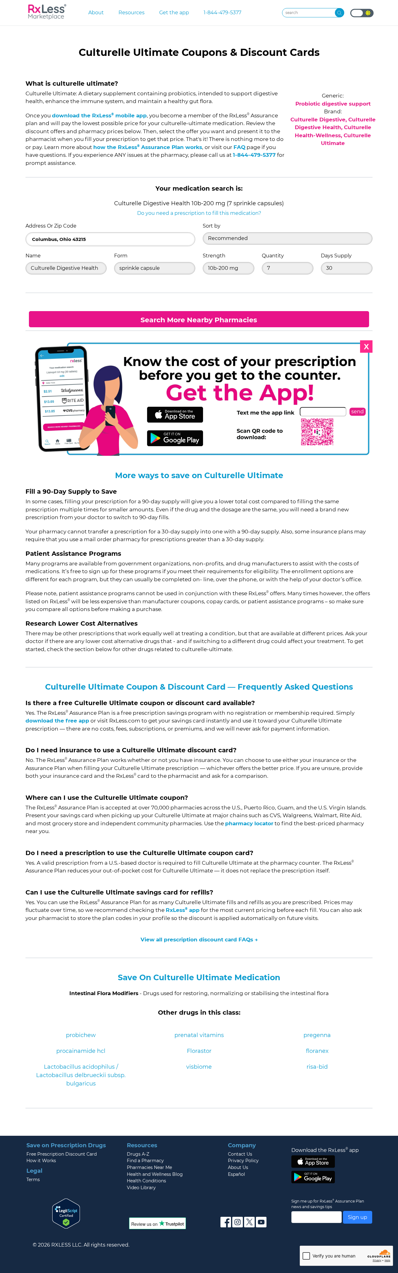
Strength (214, 256)
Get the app (174, 13)
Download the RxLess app (325, 1150)
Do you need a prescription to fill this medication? (199, 213)
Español (236, 1174)
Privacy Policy (243, 1160)
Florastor (199, 1051)
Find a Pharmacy (145, 1160)
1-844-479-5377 (222, 13)
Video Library (141, 1187)
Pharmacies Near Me (149, 1167)
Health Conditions (146, 1181)
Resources (131, 13)
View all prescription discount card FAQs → (199, 939)
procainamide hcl (80, 1051)
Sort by (211, 226)
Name (33, 256)
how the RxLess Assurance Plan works (147, 147)
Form (120, 256)
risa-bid (317, 1066)
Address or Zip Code (50, 226)
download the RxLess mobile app (99, 115)
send (357, 412)
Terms (33, 1179)
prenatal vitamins (199, 1035)
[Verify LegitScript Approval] (66, 1213)
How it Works (41, 1160)
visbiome (199, 1066)
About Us (238, 1167)
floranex (317, 1051)
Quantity (273, 256)
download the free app (57, 721)
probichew (81, 1035)
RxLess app (183, 910)
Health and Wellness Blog (155, 1174)
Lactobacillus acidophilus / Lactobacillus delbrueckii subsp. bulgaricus (81, 1075)
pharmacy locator (249, 823)
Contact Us (240, 1154)
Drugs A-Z (138, 1154)
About (96, 13)
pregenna (317, 1035)
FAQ (239, 147)
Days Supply (336, 256)
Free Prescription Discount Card (61, 1154)
